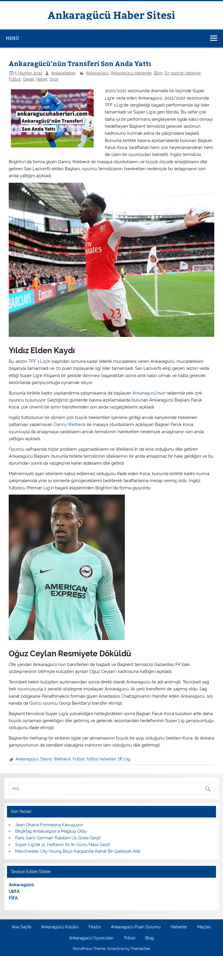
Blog (158, 73)
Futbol (15, 79)
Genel (28, 79)
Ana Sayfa (21, 927)
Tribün (129, 938)
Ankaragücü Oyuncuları (91, 938)
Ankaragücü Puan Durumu (136, 927)
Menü (12, 38)
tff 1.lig (124, 759)
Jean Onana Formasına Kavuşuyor (49, 824)
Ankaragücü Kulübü (59, 927)
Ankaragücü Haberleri (131, 73)
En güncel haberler (183, 73)
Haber (41, 79)
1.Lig (41, 361)
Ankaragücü (97, 73)
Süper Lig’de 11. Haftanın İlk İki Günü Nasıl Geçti (62, 844)
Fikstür (95, 927)
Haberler (179, 927)
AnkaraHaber (63, 73)
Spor (53, 79)
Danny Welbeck (70, 424)
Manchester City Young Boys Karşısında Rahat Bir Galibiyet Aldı (77, 851)
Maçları (204, 927)
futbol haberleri (101, 759)
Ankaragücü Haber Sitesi (111, 15)
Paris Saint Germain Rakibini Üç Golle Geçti (57, 838)
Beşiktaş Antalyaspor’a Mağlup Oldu (51, 831)
